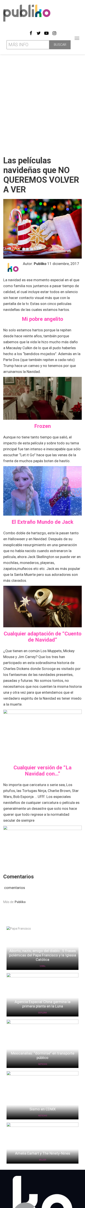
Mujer (42, 1160)
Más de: (14, 902)
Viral (43, 966)
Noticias (42, 1064)
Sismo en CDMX (42, 1109)
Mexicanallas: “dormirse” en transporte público (42, 1055)
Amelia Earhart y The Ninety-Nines (42, 1153)
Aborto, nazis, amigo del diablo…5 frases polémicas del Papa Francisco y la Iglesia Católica (42, 955)
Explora (42, 1013)
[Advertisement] (42, 103)
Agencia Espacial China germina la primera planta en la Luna (42, 1004)
